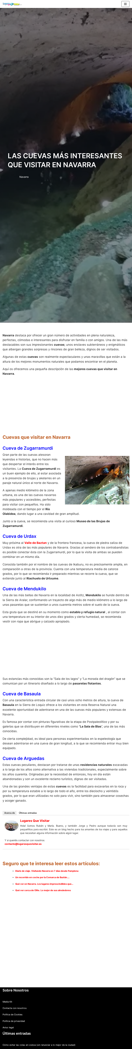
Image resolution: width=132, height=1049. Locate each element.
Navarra (24, 176)
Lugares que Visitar (35, 821)
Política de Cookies (13, 1014)
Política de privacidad (14, 1021)
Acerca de (9, 813)
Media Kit (7, 1001)
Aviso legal (8, 1027)
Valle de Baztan (35, 543)
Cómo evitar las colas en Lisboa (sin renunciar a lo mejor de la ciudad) (39, 1045)
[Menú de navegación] (125, 4)
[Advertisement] (66, 403)
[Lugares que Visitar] (11, 829)
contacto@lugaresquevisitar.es (23, 843)
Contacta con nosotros (15, 1008)
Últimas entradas (28, 813)
